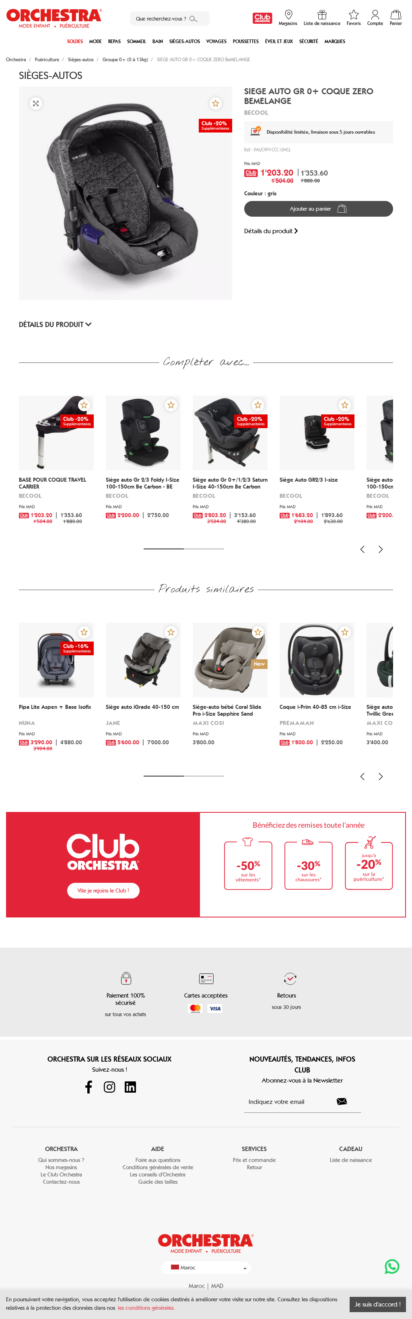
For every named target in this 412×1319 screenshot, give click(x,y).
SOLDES (75, 41)
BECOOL (256, 112)
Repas (114, 41)
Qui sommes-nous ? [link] (61, 1160)
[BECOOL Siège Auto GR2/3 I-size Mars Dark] (317, 432)
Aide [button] (157, 1149)
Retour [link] (254, 1167)
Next (380, 549)
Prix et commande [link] (254, 1160)
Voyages (216, 41)
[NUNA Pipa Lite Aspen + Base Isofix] (56, 660)
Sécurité (308, 41)
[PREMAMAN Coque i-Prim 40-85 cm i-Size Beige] (317, 660)
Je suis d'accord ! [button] (378, 1304)
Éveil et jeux (279, 41)
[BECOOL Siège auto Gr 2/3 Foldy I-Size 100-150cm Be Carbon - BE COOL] (143, 432)
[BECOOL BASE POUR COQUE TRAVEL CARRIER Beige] (56, 432)
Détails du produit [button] (52, 324)
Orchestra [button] (61, 1149)
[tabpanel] (56, 467)
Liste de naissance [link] (351, 1160)
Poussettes (246, 41)
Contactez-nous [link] (61, 1181)
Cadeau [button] (351, 1149)
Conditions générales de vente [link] (158, 1167)
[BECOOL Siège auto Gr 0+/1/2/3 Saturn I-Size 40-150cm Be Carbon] (230, 432)
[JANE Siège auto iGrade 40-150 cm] (143, 660)
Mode (95, 41)
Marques (335, 41)
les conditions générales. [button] (146, 1308)
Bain (157, 41)
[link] (262, 18)
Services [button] (254, 1149)
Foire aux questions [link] (158, 1160)
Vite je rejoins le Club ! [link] (103, 890)
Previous (362, 549)
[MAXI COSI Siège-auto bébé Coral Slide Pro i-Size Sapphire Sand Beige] (230, 660)
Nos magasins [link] (61, 1167)
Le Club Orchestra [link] (61, 1174)
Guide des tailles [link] (157, 1181)
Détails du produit (269, 231)
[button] (216, 103)
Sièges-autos (184, 41)
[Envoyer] (346, 1101)
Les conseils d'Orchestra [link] (157, 1174)
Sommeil (136, 41)
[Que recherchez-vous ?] (193, 18)
